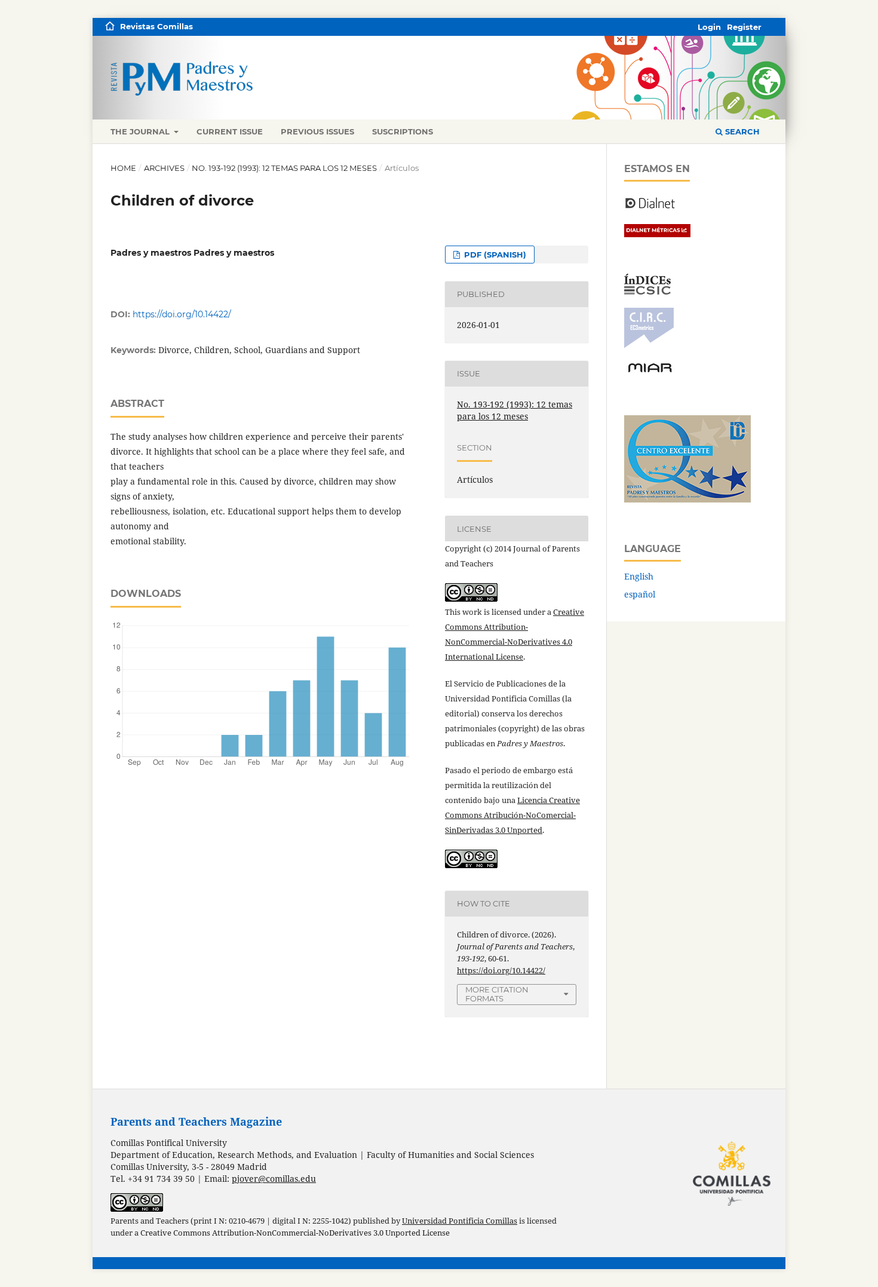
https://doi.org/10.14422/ (182, 314)
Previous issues (317, 131)
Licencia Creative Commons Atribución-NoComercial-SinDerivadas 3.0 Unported (512, 815)
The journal (141, 131)
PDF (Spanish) (494, 254)
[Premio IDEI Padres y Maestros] (687, 499)
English (638, 576)
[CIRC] (649, 345)
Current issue (230, 131)
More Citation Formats (497, 994)
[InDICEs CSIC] (647, 291)
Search (741, 131)
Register (744, 27)
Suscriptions (402, 131)
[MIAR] (650, 371)
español (639, 594)
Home (123, 168)
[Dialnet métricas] (657, 234)
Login (709, 27)
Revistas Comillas (156, 26)
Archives (164, 168)
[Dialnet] (650, 207)
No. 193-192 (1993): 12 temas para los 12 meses (284, 168)
